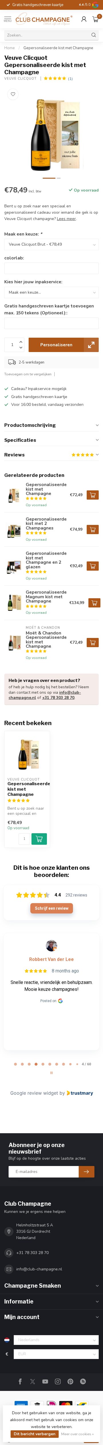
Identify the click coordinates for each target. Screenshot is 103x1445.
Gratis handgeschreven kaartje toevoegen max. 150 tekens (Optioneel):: (49, 309)
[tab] (15, 1064)
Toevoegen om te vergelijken (28, 374)
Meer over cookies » (77, 1433)
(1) (70, 78)
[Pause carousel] (51, 1073)
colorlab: (14, 258)
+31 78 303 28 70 (58, 697)
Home (9, 48)
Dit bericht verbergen (35, 1434)
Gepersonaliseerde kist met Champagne (58, 48)
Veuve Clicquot (21, 78)
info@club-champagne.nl (39, 1269)
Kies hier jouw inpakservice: (33, 282)
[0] (95, 19)
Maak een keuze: (23, 234)
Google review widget (34, 1093)
